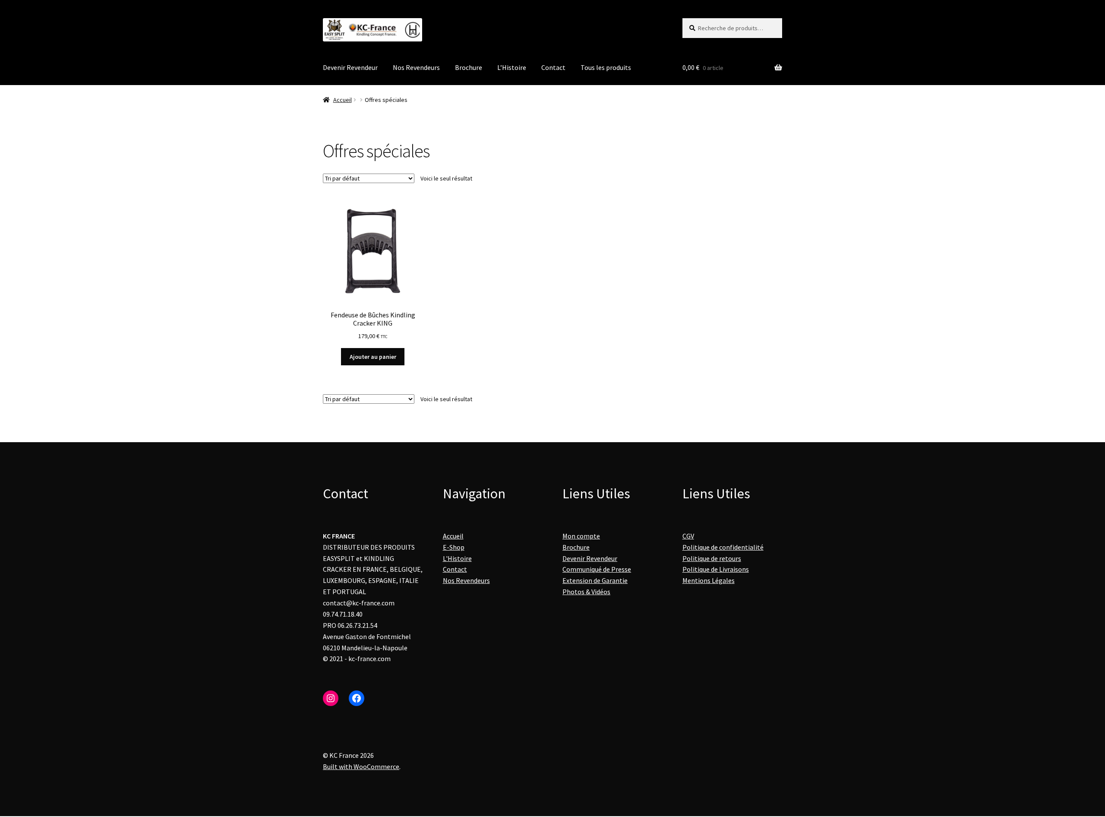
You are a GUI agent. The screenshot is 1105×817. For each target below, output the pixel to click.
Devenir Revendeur (350, 67)
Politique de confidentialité (723, 547)
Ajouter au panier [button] (373, 357)
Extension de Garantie (595, 580)
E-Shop (453, 547)
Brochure (468, 67)
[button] (690, 628)
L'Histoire (457, 558)
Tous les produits (606, 67)
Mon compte (581, 536)
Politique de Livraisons (715, 569)
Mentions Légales (708, 580)
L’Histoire (511, 67)
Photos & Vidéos (586, 591)
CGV (688, 536)
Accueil (342, 100)
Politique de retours (711, 558)
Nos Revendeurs (416, 67)
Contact (553, 67)
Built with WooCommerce (361, 766)
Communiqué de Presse (596, 569)
